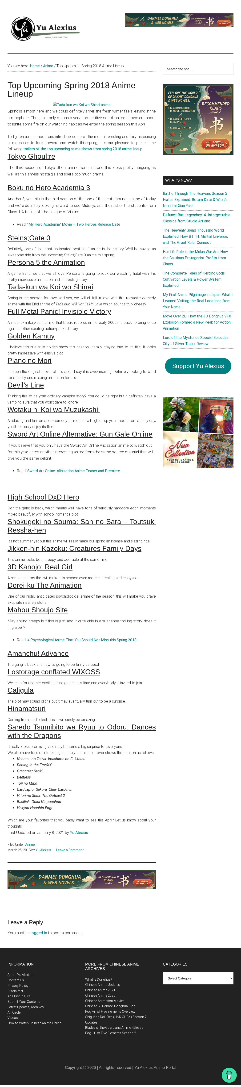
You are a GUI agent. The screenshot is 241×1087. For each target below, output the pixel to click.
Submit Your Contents (24, 1002)
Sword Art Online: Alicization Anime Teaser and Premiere (73, 471)
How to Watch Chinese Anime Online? (35, 1023)
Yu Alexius (79, 832)
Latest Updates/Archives (26, 1007)
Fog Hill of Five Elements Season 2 (110, 1033)
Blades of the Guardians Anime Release (114, 1027)
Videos (13, 1018)
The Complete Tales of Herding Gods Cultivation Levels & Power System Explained (194, 279)
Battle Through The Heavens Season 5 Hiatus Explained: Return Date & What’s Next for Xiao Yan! (195, 199)
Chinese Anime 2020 (100, 995)
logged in (39, 932)
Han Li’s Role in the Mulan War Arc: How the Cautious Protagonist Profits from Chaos (195, 258)
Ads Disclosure (19, 996)
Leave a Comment (70, 850)
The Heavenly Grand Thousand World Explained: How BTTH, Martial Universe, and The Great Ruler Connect (195, 236)
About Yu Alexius (20, 975)
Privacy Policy (18, 985)
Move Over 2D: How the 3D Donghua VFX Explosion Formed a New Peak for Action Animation (197, 322)
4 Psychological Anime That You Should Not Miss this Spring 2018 (82, 640)
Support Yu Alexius (198, 366)
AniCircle (14, 1012)
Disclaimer (15, 991)
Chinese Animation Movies (105, 1001)
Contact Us (16, 980)
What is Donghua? (98, 979)
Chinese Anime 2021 (100, 990)
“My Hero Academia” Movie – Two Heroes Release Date (73, 224)
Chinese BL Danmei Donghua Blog (110, 1006)
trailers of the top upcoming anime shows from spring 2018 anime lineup (82, 149)
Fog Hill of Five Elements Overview (110, 1011)
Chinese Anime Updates (102, 985)
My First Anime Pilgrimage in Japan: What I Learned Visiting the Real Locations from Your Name (198, 300)
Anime (30, 844)
